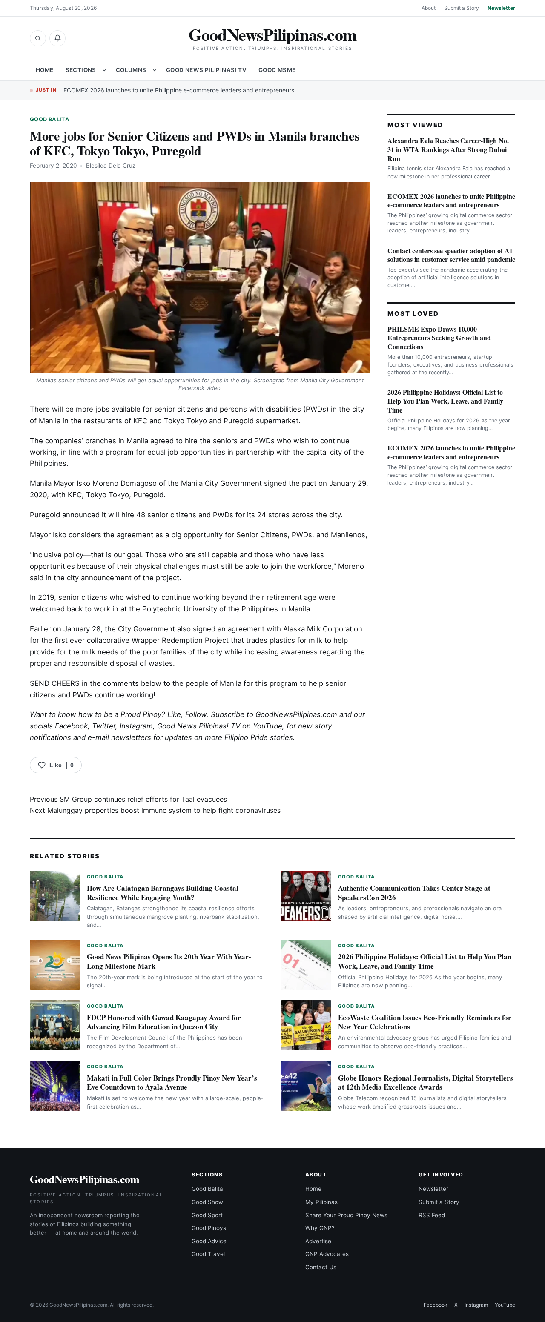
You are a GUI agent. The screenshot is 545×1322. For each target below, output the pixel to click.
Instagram (136, 726)
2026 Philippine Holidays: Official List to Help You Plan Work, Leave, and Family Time (445, 401)
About (429, 8)
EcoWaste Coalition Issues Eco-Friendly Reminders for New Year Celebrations (424, 1022)
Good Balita (49, 119)
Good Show (207, 1202)
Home (45, 69)
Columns (131, 69)
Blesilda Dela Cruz (110, 165)
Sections (81, 69)
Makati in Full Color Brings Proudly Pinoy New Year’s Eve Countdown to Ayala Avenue (172, 1083)
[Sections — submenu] (104, 70)
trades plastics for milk (284, 640)
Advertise (318, 1241)
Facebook (71, 726)
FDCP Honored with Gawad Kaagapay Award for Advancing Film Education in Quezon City (164, 1022)
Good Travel (208, 1253)
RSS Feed (432, 1215)
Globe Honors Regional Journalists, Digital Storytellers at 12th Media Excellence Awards (425, 1083)
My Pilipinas (321, 1202)
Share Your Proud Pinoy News (346, 1215)
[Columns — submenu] (154, 70)
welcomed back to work (70, 609)
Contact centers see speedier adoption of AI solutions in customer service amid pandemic (451, 255)
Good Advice (209, 1241)
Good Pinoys (209, 1227)
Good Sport (207, 1215)
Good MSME (277, 69)
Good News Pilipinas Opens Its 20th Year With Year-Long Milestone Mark (169, 961)
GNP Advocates (327, 1253)
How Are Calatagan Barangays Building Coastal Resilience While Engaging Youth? (162, 893)
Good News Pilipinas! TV (206, 69)
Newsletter (501, 8)
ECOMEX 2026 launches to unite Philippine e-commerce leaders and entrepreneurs (178, 90)
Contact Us (320, 1267)
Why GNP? (320, 1227)
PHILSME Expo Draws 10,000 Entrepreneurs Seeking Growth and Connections (439, 338)
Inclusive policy (57, 555)
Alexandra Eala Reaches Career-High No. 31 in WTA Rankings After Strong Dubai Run (448, 149)
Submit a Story (461, 8)
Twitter (103, 726)
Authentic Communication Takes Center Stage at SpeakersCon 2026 (414, 893)
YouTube (505, 1305)
